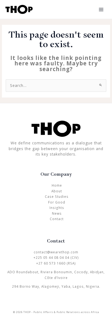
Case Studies (57, 196)
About (56, 191)
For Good (56, 202)
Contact (57, 219)
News (57, 213)
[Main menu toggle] (101, 9)
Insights (56, 207)
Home (57, 185)
